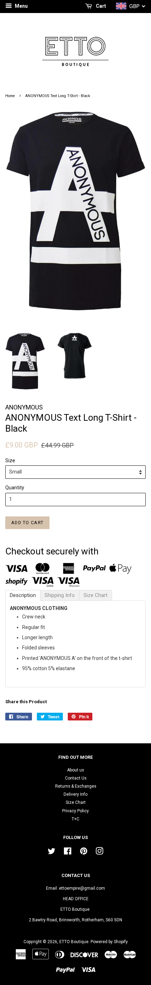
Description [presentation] (23, 595)
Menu (21, 6)
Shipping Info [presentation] (60, 595)
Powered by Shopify (109, 941)
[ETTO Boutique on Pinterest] (83, 852)
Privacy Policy (75, 810)
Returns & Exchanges (75, 786)
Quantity (14, 487)
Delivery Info (75, 794)
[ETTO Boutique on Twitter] (51, 852)
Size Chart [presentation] (95, 595)
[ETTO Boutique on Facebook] (68, 852)
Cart (100, 6)
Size (10, 460)
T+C (75, 818)
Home (10, 96)
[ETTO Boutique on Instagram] (99, 852)
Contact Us (75, 778)
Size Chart (76, 802)
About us (75, 770)
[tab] (22, 595)
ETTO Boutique (73, 941)
